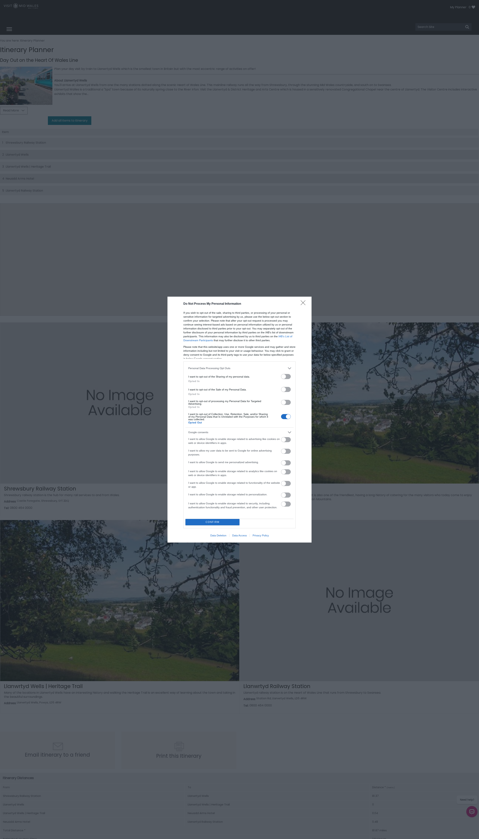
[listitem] (239, 368)
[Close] (304, 304)
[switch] (286, 376)
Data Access (239, 535)
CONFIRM (212, 522)
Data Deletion (218, 535)
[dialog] (239, 420)
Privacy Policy (261, 535)
